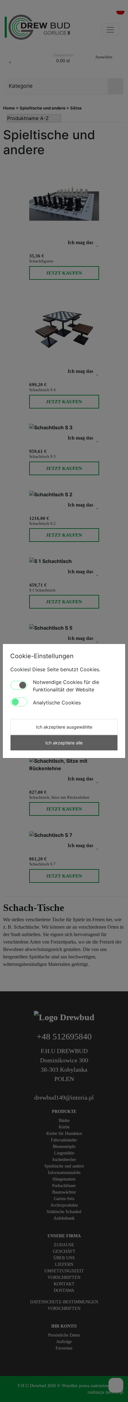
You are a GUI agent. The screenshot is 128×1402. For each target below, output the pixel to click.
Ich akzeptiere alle (64, 742)
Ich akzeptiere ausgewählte (64, 727)
